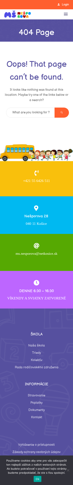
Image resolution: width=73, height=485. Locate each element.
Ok (37, 479)
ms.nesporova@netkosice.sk (36, 253)
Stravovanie (36, 395)
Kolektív (36, 360)
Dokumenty (36, 410)
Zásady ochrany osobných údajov (37, 452)
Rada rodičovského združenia (36, 367)
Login (65, 4)
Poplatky (36, 403)
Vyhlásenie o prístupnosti (36, 445)
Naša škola (36, 346)
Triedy (36, 353)
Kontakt (36, 417)
